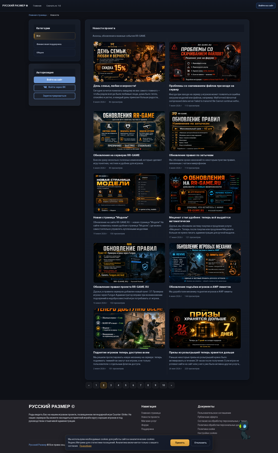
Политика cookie (206, 429)
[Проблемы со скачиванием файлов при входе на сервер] (205, 62)
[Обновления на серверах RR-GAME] (129, 131)
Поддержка (147, 429)
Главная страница (37, 15)
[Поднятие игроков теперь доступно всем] (129, 328)
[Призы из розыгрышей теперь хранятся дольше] (205, 328)
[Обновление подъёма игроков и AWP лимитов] (205, 263)
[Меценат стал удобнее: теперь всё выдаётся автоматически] (205, 193)
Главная (37, 5)
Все (38, 36)
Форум (144, 425)
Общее (40, 52)
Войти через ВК (56, 87)
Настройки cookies (207, 433)
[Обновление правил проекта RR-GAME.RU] (129, 263)
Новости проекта (150, 417)
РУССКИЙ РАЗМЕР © (52, 407)
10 (163, 385)
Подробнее (86, 446)
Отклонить (200, 442)
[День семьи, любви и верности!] (129, 62)
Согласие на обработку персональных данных (222, 421)
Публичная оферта (208, 417)
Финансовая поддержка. (49, 44)
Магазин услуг (149, 421)
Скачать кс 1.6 (53, 5)
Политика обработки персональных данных (221, 425)
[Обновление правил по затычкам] (205, 131)
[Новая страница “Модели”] (129, 193)
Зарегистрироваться (54, 95)
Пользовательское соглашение (214, 413)
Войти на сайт (266, 5)
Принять (180, 442)
